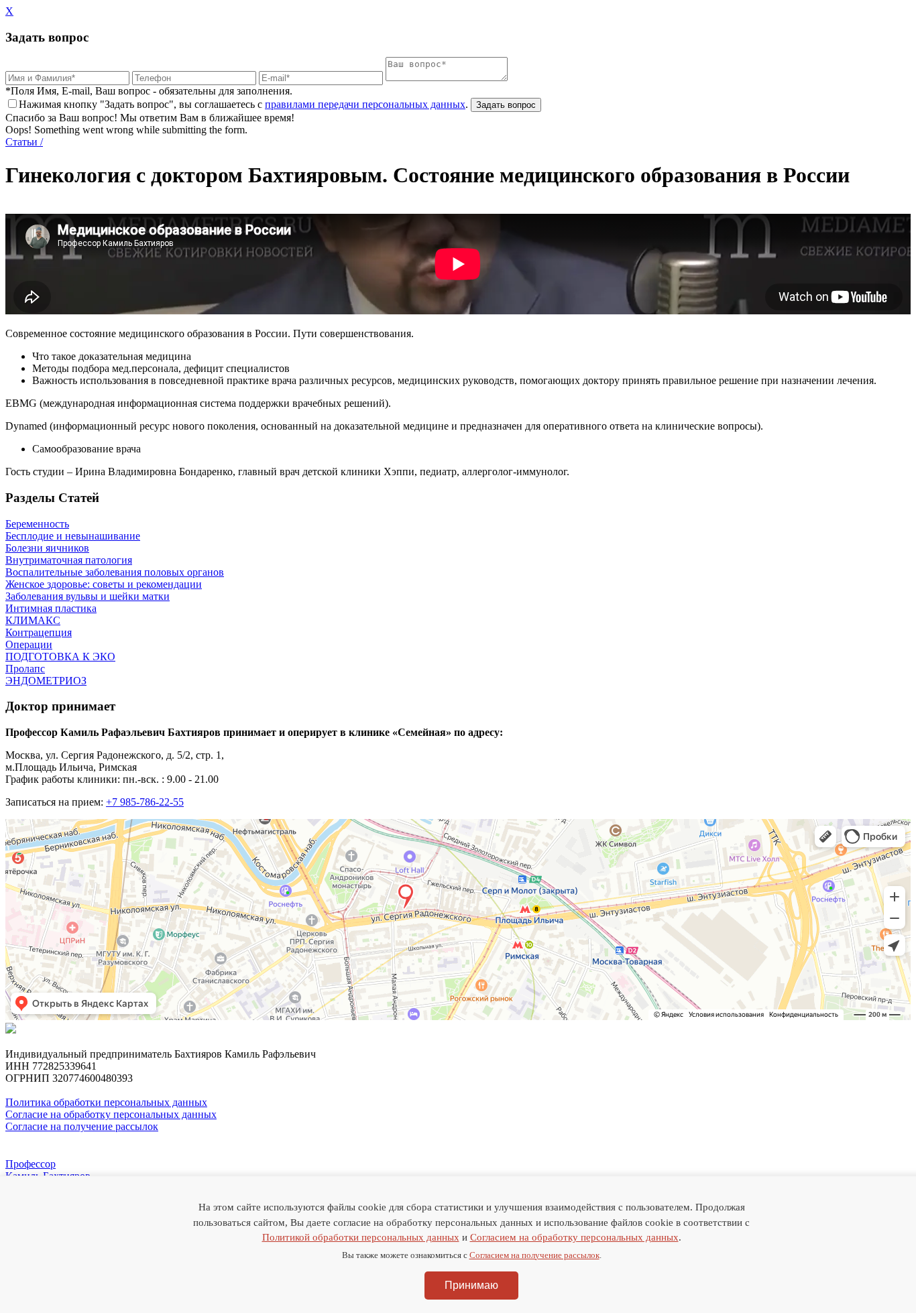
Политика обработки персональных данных (106, 1102)
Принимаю (471, 1285)
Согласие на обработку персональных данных (111, 1114)
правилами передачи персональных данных (365, 104)
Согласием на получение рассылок (534, 1255)
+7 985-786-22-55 (145, 802)
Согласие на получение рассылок (81, 1126)
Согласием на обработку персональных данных (574, 1237)
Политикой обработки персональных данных (360, 1237)
